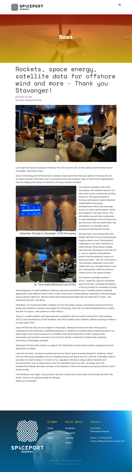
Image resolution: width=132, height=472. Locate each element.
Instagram (70, 433)
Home (50, 428)
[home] (27, 7)
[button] (120, 5)
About (50, 438)
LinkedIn (69, 438)
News (50, 433)
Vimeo (68, 442)
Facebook (70, 428)
